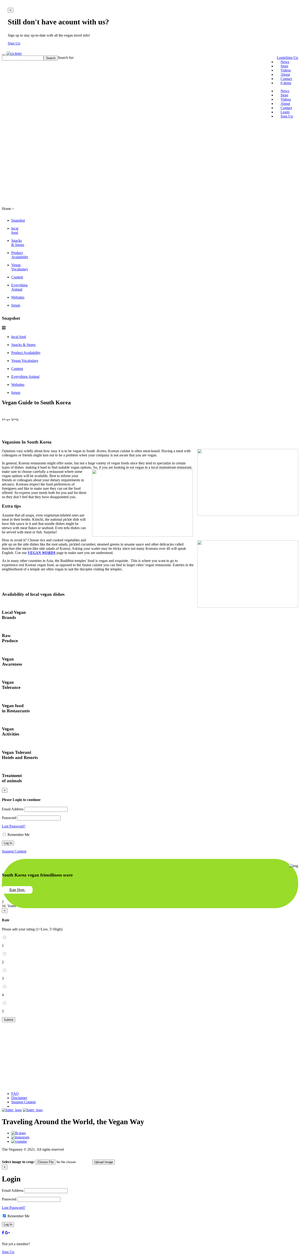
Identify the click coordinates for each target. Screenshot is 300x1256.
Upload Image (103, 1162)
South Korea (22, 197)
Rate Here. (17, 890)
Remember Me (18, 835)
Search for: (66, 58)
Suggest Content (14, 851)
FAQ (15, 1094)
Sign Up (14, 43)
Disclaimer (19, 1098)
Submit (8, 1019)
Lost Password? (13, 826)
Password (9, 818)
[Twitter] (5, 425)
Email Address (12, 809)
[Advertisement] (150, 155)
